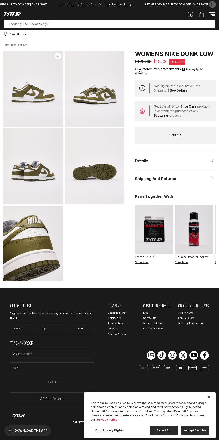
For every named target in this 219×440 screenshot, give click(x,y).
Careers (112, 328)
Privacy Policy (107, 419)
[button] (27, 430)
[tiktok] (161, 355)
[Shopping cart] (201, 14)
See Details (179, 90)
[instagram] (172, 355)
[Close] (208, 397)
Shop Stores (18, 34)
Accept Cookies (195, 430)
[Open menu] (212, 14)
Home (6, 45)
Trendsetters (115, 323)
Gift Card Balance (52, 398)
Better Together (117, 312)
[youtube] (193, 355)
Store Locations (152, 323)
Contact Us (149, 317)
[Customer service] (190, 14)
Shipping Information (190, 323)
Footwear (161, 115)
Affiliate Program (117, 333)
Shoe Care (188, 106)
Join (80, 328)
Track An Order (186, 312)
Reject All (163, 430)
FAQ (145, 312)
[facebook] (204, 355)
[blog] (151, 355)
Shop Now (141, 262)
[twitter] (183, 355)
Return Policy (186, 317)
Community (114, 317)
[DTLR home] (12, 14)
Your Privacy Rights (109, 430)
